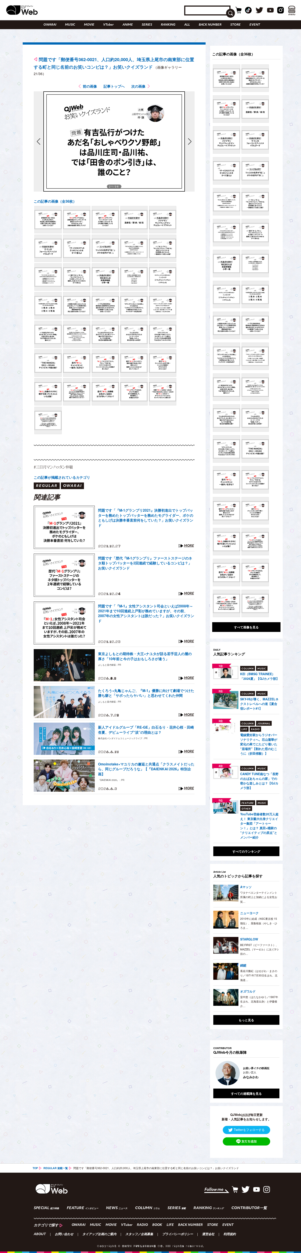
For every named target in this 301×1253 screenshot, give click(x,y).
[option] (249, 1073)
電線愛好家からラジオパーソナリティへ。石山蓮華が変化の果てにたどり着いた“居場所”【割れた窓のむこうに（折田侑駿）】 (258, 744)
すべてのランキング (246, 851)
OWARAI (49, 24)
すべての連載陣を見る (246, 1093)
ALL (187, 24)
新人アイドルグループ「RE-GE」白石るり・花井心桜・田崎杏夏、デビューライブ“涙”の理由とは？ (146, 730)
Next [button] (271, 1073)
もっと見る (246, 1020)
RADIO (142, 1225)
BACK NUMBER (210, 24)
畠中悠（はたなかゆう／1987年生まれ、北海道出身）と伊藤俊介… (259, 1001)
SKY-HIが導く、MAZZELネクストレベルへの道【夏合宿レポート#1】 (259, 703)
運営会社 (208, 1234)
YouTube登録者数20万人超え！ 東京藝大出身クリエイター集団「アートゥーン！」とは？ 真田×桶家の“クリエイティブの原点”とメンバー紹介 (259, 825)
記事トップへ (114, 86)
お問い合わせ (64, 1234)
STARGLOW (249, 939)
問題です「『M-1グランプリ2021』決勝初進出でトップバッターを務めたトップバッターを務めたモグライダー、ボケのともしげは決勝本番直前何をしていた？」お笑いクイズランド (145, 518)
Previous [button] (218, 1073)
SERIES (147, 24)
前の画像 (90, 86)
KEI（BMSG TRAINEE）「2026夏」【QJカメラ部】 (259, 676)
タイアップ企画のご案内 (99, 1234)
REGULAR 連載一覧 (55, 1168)
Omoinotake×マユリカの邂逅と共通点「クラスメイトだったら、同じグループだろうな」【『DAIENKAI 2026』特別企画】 (146, 769)
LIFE (170, 1225)
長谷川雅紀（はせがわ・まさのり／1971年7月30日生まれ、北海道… (258, 975)
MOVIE (89, 24)
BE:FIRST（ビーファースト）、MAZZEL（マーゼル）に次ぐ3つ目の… (259, 949)
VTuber (108, 24)
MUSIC (70, 24)
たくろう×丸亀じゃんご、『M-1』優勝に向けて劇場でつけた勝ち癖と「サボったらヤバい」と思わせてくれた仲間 (146, 693)
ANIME (128, 24)
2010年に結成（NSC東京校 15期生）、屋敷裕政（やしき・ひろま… (258, 923)
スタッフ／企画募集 (139, 1234)
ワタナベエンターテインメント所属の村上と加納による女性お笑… (258, 897)
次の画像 (138, 86)
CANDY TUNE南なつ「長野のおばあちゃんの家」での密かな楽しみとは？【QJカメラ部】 (259, 781)
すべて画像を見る (246, 627)
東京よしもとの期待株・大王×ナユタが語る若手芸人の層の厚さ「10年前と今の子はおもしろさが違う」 (145, 656)
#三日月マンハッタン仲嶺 (53, 466)
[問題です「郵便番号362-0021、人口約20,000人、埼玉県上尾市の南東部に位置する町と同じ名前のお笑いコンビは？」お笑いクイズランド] (48, 219)
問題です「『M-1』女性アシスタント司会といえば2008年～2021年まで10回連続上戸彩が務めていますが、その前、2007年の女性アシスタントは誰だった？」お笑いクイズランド (146, 613)
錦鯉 (243, 965)
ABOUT (40, 1234)
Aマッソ (246, 887)
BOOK (157, 1225)
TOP (35, 1168)
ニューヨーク (249, 913)
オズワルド (248, 991)
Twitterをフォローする (249, 1129)
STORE (235, 24)
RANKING (168, 24)
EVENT (254, 24)
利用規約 (229, 1234)
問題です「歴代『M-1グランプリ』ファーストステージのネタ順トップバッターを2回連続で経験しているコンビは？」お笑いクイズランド (145, 563)
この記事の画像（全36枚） (55, 201)
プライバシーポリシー (177, 1234)
